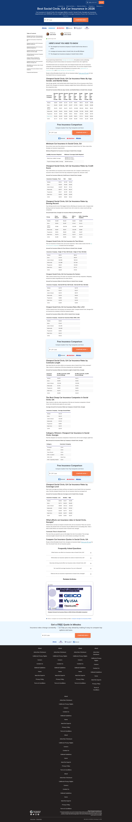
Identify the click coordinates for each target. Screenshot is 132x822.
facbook (31, 814)
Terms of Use (85, 23)
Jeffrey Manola (67, 34)
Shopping (91, 6)
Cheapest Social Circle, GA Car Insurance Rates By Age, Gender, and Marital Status (35, 37)
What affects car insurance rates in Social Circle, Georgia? (35, 66)
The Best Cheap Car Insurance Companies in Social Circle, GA (35, 55)
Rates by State (70, 6)
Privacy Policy (40, 679)
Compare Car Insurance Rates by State (61, 618)
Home (49, 618)
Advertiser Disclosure (40, 652)
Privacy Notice (39, 819)
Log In (101, 2)
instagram (36, 814)
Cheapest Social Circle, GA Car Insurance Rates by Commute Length (35, 51)
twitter (33, 814)
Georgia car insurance (68, 60)
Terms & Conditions (39, 683)
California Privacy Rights (40, 656)
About (40, 648)
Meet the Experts (40, 675)
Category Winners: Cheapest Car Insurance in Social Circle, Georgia (33, 58)
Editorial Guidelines (39, 667)
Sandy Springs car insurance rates (65, 70)
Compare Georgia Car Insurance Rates (81, 618)
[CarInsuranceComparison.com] (36, 811)
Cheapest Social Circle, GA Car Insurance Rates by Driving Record (35, 47)
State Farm (49, 116)
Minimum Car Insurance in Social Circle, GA (34, 40)
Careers (40, 660)
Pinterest (38, 814)
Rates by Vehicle (81, 6)
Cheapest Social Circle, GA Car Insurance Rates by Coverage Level (35, 62)
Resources (99, 6)
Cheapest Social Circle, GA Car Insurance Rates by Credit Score (35, 44)
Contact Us (40, 664)
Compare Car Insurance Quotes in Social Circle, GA (34, 69)
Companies (60, 6)
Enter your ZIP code (84, 73)
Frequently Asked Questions (32, 72)
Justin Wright (53, 34)
